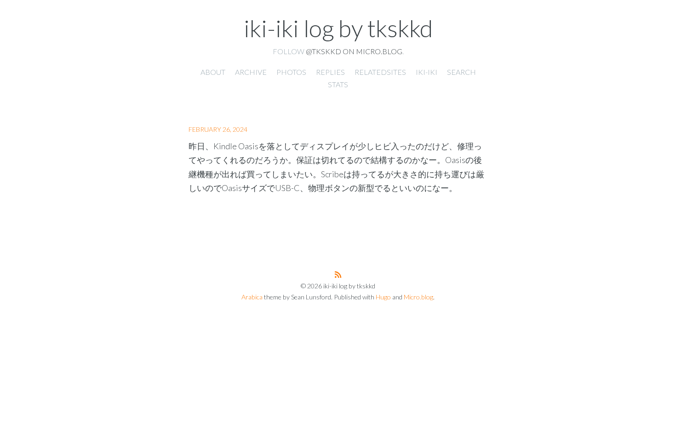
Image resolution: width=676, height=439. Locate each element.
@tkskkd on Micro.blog (354, 51)
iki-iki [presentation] (426, 72)
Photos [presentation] (291, 72)
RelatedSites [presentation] (380, 72)
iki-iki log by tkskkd (338, 28)
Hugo (383, 297)
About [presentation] (213, 72)
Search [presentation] (461, 72)
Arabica (252, 297)
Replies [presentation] (330, 72)
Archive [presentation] (251, 72)
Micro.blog (418, 297)
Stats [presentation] (338, 84)
